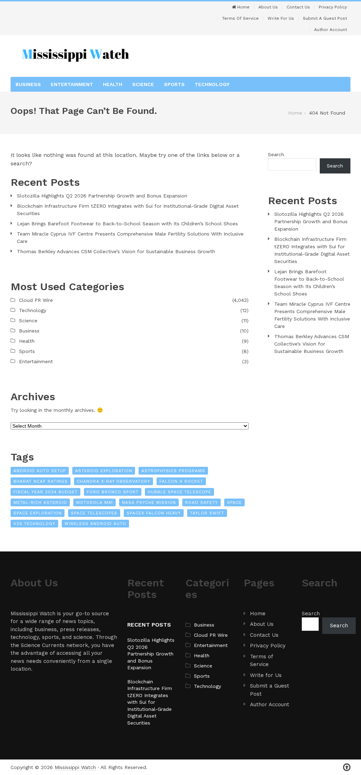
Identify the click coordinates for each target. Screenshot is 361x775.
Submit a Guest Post (325, 18)
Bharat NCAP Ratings (40, 481)
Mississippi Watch (75, 767)
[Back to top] (346, 767)
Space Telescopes (94, 513)
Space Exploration (37, 513)
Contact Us (298, 7)
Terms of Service (240, 18)
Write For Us (281, 18)
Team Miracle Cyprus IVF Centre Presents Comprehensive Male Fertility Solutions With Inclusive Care (130, 237)
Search (276, 154)
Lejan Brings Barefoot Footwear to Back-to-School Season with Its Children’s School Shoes (127, 223)
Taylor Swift (207, 513)
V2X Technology (34, 523)
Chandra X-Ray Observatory (113, 481)
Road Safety (201, 502)
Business (28, 84)
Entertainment (72, 84)
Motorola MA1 (94, 502)
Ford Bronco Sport (113, 491)
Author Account (330, 29)
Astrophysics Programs (173, 470)
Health (112, 84)
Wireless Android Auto (95, 523)
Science (143, 84)
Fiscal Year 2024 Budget (45, 491)
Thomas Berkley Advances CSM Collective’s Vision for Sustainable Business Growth (116, 251)
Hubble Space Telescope (179, 491)
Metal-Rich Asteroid (40, 502)
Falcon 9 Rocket (181, 481)
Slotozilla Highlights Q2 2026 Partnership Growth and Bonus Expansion (102, 196)
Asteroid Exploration (103, 470)
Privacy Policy (333, 7)
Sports (174, 84)
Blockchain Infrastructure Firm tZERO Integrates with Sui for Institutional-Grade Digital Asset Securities (128, 209)
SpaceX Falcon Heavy (154, 513)
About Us (268, 7)
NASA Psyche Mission (149, 502)
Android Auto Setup (39, 470)
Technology (212, 84)
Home (243, 7)
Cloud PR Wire (36, 300)
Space (234, 502)
